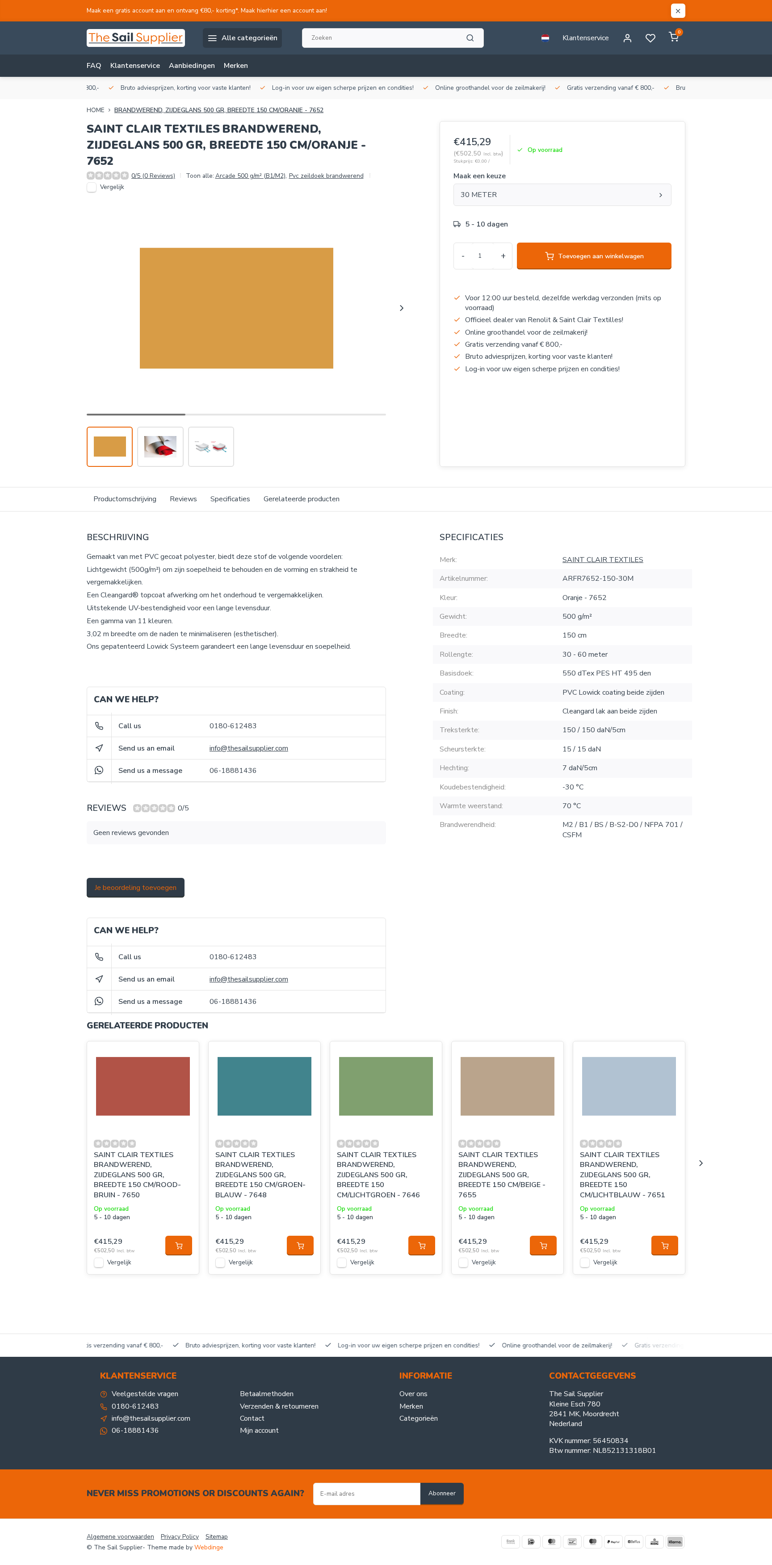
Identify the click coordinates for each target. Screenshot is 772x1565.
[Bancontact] (572, 1541)
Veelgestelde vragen (145, 1394)
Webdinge (208, 1547)
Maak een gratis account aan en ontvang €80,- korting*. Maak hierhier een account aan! (207, 10)
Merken (236, 66)
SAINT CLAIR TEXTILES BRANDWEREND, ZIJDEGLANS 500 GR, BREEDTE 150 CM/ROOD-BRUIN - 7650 (137, 1175)
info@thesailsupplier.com (249, 748)
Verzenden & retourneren (279, 1406)
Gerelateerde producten (302, 499)
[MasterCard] (551, 1541)
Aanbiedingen (192, 66)
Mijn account (259, 1430)
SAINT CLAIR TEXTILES (602, 560)
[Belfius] (634, 1541)
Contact (252, 1418)
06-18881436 (233, 771)
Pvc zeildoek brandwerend (326, 176)
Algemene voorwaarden (120, 1536)
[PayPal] (613, 1541)
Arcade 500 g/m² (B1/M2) (251, 176)
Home (96, 110)
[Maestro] (592, 1541)
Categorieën (418, 1418)
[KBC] (654, 1541)
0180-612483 (233, 726)
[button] (401, 308)
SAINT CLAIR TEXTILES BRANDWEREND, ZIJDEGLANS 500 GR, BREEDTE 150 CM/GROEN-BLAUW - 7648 (260, 1175)
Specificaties (230, 499)
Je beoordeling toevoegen (135, 888)
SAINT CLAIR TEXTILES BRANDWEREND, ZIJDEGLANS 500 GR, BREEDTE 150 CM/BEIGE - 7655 (501, 1175)
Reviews (183, 499)
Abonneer (442, 1493)
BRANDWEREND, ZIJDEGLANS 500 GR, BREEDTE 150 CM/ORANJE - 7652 (218, 110)
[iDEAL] (531, 1541)
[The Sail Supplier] (138, 38)
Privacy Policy (180, 1536)
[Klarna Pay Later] (675, 1541)
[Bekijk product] (178, 1245)
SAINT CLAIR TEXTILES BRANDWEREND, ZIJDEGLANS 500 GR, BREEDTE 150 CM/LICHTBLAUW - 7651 (622, 1175)
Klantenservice (585, 38)
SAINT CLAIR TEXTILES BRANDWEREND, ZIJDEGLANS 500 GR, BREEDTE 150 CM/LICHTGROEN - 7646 (378, 1175)
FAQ (94, 66)
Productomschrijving (124, 499)
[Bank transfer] (510, 1541)
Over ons (413, 1394)
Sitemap (217, 1536)
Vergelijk (112, 187)
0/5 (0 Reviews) (153, 176)
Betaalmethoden (267, 1394)
